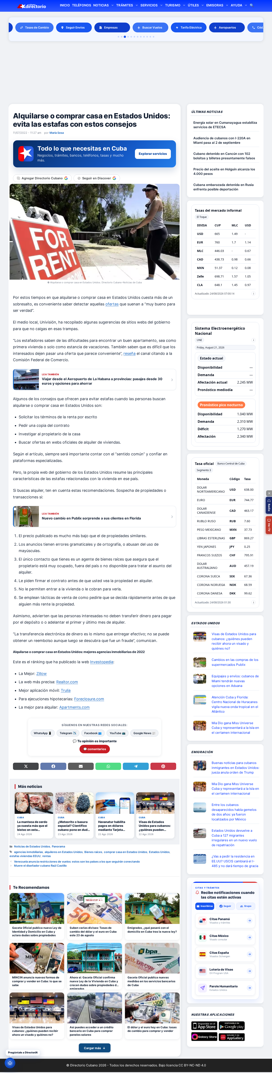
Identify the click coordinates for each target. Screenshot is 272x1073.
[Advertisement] (136, 73)
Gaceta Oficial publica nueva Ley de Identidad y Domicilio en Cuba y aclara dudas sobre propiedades (36, 931)
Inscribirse (207, 906)
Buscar (252, 6)
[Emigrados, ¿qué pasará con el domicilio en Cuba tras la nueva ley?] (152, 908)
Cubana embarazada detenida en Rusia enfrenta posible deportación (223, 187)
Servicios (149, 5)
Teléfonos (81, 5)
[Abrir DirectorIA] (10, 1063)
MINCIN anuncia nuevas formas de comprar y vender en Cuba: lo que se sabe (37, 981)
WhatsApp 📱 (43, 733)
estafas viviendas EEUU (25, 856)
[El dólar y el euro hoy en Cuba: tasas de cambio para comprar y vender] (152, 1007)
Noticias (101, 5)
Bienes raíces (93, 852)
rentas (46, 856)
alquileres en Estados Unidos (64, 852)
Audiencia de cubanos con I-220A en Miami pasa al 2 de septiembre (221, 140)
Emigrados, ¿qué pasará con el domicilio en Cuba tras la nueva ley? (152, 929)
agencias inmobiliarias (28, 852)
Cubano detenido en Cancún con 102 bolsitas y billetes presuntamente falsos (224, 156)
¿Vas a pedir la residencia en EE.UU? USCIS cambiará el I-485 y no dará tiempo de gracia (235, 861)
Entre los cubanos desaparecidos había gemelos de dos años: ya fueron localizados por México (234, 812)
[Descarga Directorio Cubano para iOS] (204, 1028)
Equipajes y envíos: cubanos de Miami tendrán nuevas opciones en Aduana (235, 681)
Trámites (124, 5)
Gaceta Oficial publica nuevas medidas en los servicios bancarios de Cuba (151, 981)
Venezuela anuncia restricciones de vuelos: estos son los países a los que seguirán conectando (77, 861)
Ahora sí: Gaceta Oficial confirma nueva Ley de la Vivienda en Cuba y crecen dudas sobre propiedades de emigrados (94, 983)
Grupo (247, 906)
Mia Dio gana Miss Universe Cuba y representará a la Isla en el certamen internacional (235, 728)
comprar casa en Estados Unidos (125, 852)
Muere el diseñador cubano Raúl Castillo (40, 865)
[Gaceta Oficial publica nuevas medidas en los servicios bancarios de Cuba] (152, 958)
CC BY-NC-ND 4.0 (192, 1065)
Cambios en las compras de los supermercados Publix (235, 662)
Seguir (227, 906)
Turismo (172, 5)
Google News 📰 (144, 733)
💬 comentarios (94, 749)
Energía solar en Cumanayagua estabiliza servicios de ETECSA (225, 125)
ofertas (112, 304)
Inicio (65, 5)
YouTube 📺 (117, 733)
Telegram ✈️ (68, 733)
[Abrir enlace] (201, 636)
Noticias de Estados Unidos (32, 846)
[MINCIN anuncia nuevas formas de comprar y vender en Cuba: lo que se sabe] (37, 958)
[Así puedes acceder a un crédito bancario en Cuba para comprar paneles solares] (94, 1007)
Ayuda (236, 5)
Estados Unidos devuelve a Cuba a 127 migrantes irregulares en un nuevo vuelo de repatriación (234, 837)
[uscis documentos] (201, 859)
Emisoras (214, 5)
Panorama (58, 846)
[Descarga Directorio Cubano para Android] (232, 1028)
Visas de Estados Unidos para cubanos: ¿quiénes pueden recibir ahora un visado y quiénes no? (35, 1031)
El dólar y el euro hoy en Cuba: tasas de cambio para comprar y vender (152, 1029)
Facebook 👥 (93, 733)
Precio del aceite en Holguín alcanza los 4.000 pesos (224, 171)
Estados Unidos (159, 852)
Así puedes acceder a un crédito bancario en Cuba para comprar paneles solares (91, 1031)
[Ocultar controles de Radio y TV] (269, 493)
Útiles (193, 5)
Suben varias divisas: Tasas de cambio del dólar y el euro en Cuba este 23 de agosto (93, 931)
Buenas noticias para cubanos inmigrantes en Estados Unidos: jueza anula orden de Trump (235, 767)
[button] (269, 505)
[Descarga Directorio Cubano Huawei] (232, 1039)
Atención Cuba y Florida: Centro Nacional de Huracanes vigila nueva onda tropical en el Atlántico (235, 704)
